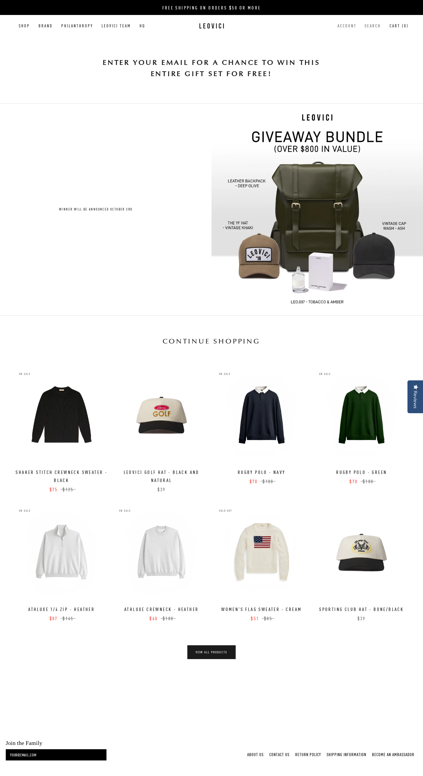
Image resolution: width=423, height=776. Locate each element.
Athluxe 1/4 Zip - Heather (61, 609)
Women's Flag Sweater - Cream (261, 609)
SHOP (24, 26)
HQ (142, 26)
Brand (46, 26)
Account (347, 26)
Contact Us (279, 754)
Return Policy (308, 754)
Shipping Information (346, 754)
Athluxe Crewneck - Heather (161, 609)
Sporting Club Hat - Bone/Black (361, 609)
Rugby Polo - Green (361, 472)
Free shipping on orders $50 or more (211, 7)
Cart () (399, 26)
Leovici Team (116, 26)
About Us (255, 754)
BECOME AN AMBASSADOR (393, 754)
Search (373, 26)
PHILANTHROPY (77, 26)
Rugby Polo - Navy (261, 472)
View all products (211, 652)
